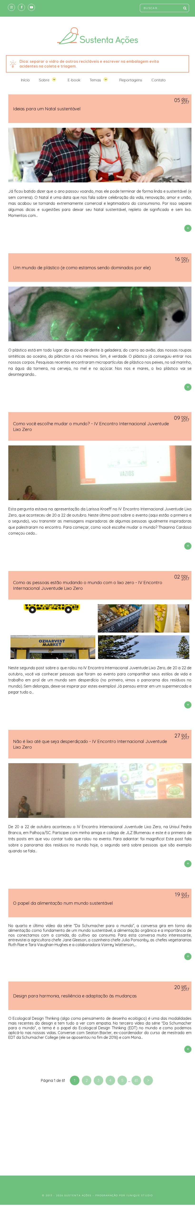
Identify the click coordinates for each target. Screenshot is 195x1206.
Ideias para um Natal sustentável (47, 109)
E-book (74, 80)
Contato (158, 80)
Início (25, 80)
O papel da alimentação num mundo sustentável (63, 903)
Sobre (44, 80)
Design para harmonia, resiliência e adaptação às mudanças (75, 996)
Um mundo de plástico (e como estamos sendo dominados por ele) (82, 267)
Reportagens (130, 80)
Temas (95, 80)
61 (136, 1080)
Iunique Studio (140, 1195)
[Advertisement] (97, 1130)
